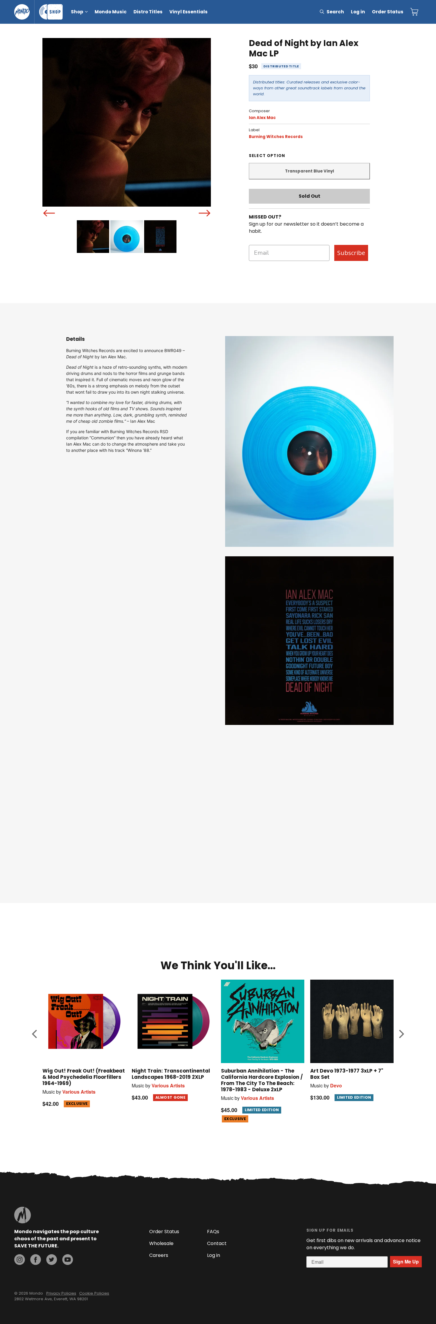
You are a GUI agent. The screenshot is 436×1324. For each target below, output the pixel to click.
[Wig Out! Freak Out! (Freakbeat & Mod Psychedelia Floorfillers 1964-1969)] (84, 1021)
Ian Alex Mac (262, 118)
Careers (158, 1255)
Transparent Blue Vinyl (309, 171)
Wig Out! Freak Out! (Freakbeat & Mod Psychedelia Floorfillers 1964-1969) (83, 1077)
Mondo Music (111, 12)
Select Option (267, 156)
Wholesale (161, 1243)
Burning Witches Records (276, 137)
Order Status (387, 12)
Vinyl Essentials (188, 12)
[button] (34, 1033)
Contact (217, 1243)
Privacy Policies (61, 1293)
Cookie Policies (94, 1293)
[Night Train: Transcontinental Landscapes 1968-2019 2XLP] (173, 1021)
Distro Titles (148, 12)
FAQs (213, 1231)
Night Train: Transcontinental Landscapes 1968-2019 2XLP (171, 1074)
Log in (358, 12)
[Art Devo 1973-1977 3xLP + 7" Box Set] (352, 1021)
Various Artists (79, 1091)
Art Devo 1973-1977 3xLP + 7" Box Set (346, 1074)
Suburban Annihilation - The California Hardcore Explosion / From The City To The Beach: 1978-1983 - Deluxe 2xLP (262, 1080)
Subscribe (351, 253)
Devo (336, 1085)
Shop (77, 12)
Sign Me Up (406, 1261)
